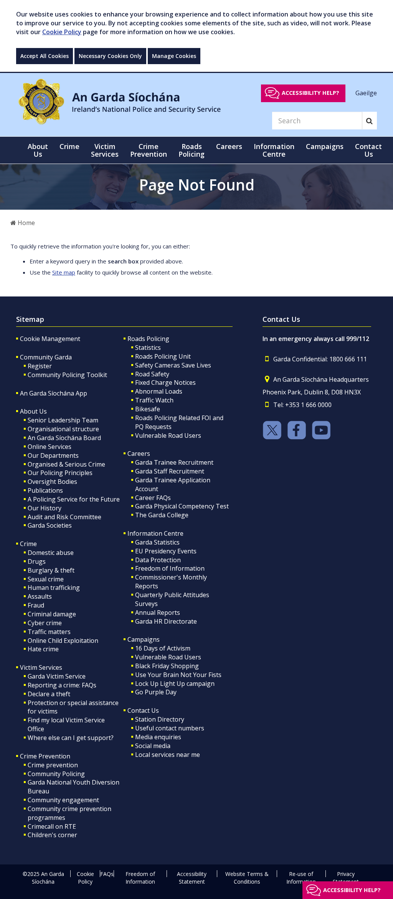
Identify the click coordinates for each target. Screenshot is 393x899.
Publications (45, 490)
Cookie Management (50, 338)
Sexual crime (46, 579)
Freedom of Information (170, 568)
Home (25, 223)
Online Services (49, 446)
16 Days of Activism (162, 648)
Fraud (36, 605)
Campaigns (143, 639)
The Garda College (161, 515)
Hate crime (43, 649)
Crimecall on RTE (52, 826)
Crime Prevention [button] (148, 150)
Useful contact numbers (169, 728)
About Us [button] (38, 150)
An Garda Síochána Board (64, 438)
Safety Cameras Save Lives (173, 365)
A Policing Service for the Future (74, 499)
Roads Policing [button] (191, 150)
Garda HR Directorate (166, 621)
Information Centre (155, 533)
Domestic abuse (51, 552)
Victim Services (41, 667)
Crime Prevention (45, 756)
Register (40, 366)
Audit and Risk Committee (64, 517)
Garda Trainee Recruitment (174, 462)
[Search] (369, 120)
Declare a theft (49, 694)
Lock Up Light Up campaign (175, 683)
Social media (152, 746)
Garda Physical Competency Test (182, 506)
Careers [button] (229, 146)
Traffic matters (49, 631)
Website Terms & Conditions (247, 877)
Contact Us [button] (368, 150)
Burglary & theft (51, 570)
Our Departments (53, 455)
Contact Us (143, 710)
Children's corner (52, 835)
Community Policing (56, 774)
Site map (63, 272)
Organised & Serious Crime (66, 464)
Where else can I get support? (71, 737)
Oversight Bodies (52, 481)
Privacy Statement (346, 877)
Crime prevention (53, 765)
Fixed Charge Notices (165, 382)
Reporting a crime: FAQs (62, 685)
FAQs (107, 873)
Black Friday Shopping (167, 666)
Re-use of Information (301, 877)
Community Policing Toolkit (67, 375)
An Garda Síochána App (53, 393)
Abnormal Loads (158, 391)
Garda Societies (50, 525)
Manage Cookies (174, 56)
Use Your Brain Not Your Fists (178, 675)
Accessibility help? (310, 92)
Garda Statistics (157, 542)
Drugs (37, 561)
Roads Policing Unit (163, 356)
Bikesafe (147, 409)
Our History (44, 508)
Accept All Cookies (44, 56)
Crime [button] (69, 146)
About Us (33, 411)
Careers (138, 453)
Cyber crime (45, 623)
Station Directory (159, 719)
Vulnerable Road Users (168, 435)
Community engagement (63, 800)
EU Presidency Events (165, 551)
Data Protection (158, 560)
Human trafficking (54, 587)
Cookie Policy (61, 32)
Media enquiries (158, 737)
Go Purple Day (156, 692)
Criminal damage (52, 614)
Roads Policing (148, 338)
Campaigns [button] (324, 146)
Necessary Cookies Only (110, 56)
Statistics (148, 347)
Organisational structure (63, 429)
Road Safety (152, 374)
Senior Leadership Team (63, 420)
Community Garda (46, 357)
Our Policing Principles (60, 473)
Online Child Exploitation (63, 640)
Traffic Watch (154, 400)
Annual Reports (157, 612)
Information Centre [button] (274, 150)
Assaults (40, 596)
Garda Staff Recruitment (169, 471)
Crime (28, 544)
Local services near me (167, 754)
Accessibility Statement (191, 877)
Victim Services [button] (105, 150)
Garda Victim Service (57, 676)
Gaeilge (366, 92)
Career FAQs (153, 497)
